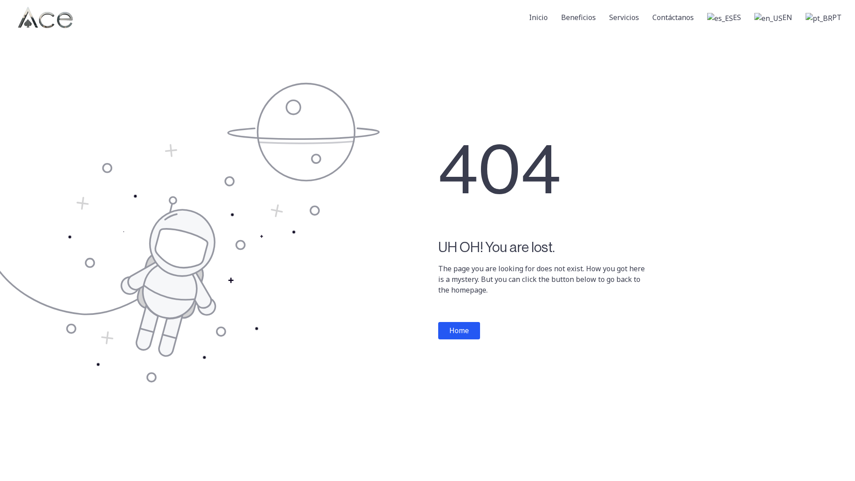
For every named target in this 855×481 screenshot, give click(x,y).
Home (459, 330)
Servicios (624, 17)
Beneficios (578, 17)
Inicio (538, 17)
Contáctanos (673, 17)
